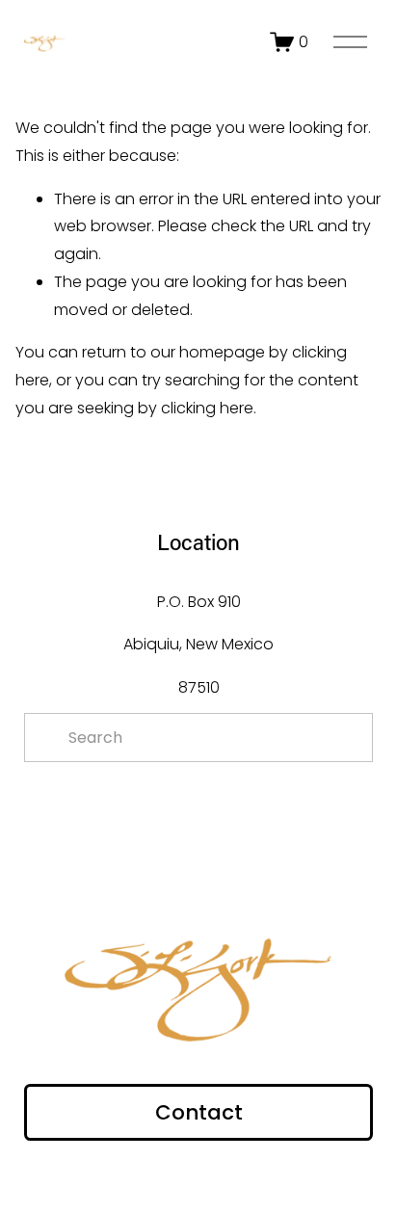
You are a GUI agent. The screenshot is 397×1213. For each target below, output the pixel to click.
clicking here (207, 408)
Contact (199, 1112)
